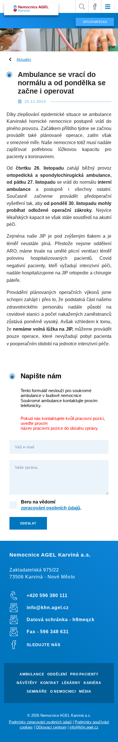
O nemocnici (63, 691)
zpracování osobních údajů (50, 507)
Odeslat (28, 523)
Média (85, 691)
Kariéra (92, 683)
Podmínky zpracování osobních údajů (40, 722)
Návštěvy (27, 683)
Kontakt (49, 683)
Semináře (37, 691)
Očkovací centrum (51, 727)
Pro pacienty (84, 674)
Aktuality (24, 59)
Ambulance (31, 674)
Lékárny (71, 683)
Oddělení (57, 674)
